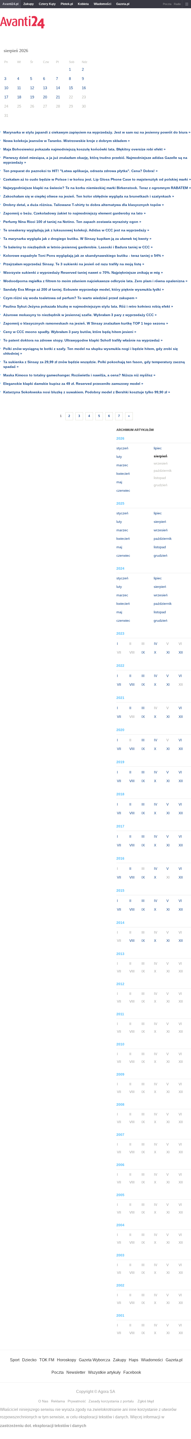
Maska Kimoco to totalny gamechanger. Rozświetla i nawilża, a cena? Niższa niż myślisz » (79, 375)
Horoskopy (66, 1360)
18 (19, 97)
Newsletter (75, 1372)
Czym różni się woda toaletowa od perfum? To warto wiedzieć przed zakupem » (70, 298)
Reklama (58, 1401)
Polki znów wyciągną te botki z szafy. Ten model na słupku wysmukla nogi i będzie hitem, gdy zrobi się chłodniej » (90, 351)
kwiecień (123, 474)
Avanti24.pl (10, 4)
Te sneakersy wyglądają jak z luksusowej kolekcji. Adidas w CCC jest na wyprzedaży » (76, 230)
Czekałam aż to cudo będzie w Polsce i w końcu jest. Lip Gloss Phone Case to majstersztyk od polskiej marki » (97, 179)
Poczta (167, 3)
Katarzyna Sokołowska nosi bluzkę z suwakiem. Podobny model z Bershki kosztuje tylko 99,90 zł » (86, 392)
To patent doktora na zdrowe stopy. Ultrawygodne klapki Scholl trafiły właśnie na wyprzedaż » (83, 340)
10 (6, 88)
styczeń (122, 448)
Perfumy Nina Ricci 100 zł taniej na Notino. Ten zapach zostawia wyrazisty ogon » (72, 222)
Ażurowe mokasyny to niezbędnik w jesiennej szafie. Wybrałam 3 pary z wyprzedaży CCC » (80, 315)
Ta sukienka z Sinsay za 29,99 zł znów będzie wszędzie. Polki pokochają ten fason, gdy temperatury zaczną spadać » (94, 364)
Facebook (132, 1372)
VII (119, 684)
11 (19, 88)
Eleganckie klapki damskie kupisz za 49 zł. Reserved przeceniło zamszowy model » (73, 384)
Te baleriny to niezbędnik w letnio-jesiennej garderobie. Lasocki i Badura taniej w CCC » (78, 247)
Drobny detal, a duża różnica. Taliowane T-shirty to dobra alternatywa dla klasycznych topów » (83, 205)
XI (168, 652)
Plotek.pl (67, 4)
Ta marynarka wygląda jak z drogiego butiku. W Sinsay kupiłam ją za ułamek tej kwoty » (77, 239)
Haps (133, 1360)
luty (119, 457)
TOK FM (46, 1360)
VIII (132, 684)
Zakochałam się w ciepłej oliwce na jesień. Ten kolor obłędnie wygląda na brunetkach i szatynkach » (88, 196)
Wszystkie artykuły (104, 1372)
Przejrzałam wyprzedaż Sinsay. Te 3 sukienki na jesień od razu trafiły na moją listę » (73, 264)
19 (32, 97)
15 (71, 88)
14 (58, 88)
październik (163, 539)
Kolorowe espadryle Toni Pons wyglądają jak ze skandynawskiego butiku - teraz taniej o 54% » (83, 256)
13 (45, 88)
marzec (122, 465)
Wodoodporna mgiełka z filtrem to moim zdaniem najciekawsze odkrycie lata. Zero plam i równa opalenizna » (95, 281)
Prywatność (77, 1401)
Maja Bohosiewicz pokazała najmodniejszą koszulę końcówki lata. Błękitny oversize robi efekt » (84, 149)
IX (143, 652)
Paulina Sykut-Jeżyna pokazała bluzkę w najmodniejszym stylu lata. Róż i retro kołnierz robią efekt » (88, 306)
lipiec (158, 448)
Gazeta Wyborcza (94, 1360)
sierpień (160, 522)
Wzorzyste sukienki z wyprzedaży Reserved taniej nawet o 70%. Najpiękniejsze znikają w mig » (83, 272)
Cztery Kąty (47, 4)
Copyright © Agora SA (95, 1391)
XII (181, 652)
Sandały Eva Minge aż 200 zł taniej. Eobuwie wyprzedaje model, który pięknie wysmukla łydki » (83, 289)
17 (6, 97)
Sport (14, 1360)
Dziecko (29, 1360)
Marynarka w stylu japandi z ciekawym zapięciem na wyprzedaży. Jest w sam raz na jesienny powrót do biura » (97, 132)
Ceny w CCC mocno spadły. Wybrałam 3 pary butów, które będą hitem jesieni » (69, 332)
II (130, 676)
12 (32, 88)
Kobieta (83, 4)
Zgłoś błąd (146, 1401)
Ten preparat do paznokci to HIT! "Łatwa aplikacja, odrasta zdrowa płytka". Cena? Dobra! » (80, 171)
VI (180, 676)
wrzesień (161, 530)
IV (155, 644)
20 (45, 97)
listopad (160, 547)
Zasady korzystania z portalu (111, 1401)
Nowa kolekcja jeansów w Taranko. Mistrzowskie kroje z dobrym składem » (66, 141)
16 (84, 88)
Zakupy (28, 4)
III (143, 676)
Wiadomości (102, 4)
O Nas (43, 1401)
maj (119, 482)
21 (58, 97)
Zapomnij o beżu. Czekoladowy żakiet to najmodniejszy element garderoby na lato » (74, 213)
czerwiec (123, 490)
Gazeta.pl (122, 4)
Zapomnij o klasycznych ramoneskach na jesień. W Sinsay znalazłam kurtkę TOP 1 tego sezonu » (85, 323)
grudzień (160, 555)
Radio (177, 3)
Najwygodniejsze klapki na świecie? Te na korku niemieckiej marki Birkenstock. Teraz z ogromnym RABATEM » (97, 188)
